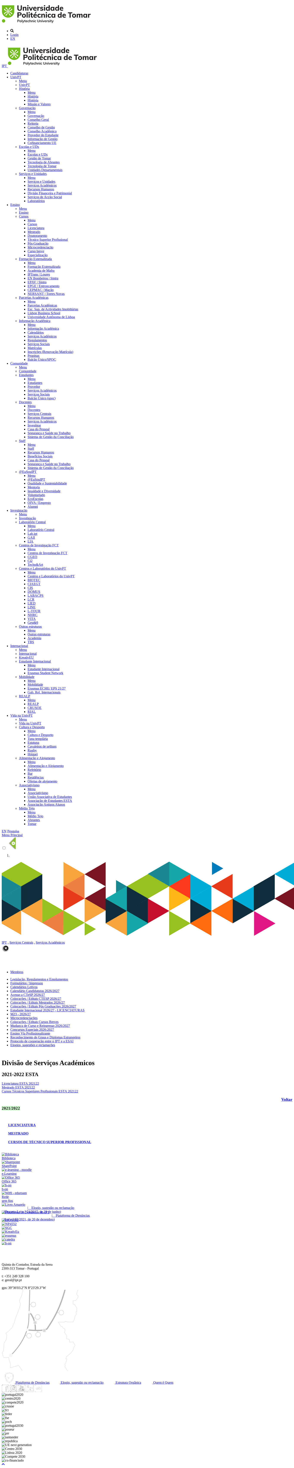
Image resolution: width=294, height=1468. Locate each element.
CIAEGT (34, 584)
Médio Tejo (27, 808)
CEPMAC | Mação (41, 290)
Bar (30, 773)
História (24, 89)
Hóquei (33, 754)
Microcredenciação (40, 247)
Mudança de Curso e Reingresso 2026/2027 (40, 1026)
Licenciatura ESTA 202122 (20, 1083)
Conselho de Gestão (41, 127)
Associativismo (29, 785)
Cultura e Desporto (32, 727)
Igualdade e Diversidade (44, 491)
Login (14, 35)
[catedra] (8, 1239)
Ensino (15, 205)
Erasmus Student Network (45, 673)
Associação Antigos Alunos (46, 804)
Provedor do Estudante (43, 135)
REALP (24, 696)
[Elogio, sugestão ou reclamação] (13, 1204)
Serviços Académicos (42, 185)
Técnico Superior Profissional (48, 239)
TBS (31, 642)
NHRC (32, 615)
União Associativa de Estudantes (50, 797)
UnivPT (15, 77)
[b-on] (6, 1243)
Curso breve (36, 251)
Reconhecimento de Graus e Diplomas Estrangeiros (45, 1037)
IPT (5, 66)
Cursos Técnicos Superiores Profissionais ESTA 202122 (40, 1091)
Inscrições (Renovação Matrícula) (50, 352)
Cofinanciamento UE (42, 143)
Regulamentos (37, 340)
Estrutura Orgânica (128, 1382)
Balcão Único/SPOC (42, 359)
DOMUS (34, 592)
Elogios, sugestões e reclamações (32, 1045)
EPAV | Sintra (37, 282)
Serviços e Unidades (33, 174)
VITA (32, 619)
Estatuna (33, 742)
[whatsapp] (46, 1391)
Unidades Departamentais (45, 170)
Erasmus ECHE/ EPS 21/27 (47, 688)
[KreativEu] (10, 1231)
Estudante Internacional (35, 661)
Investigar (34, 425)
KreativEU (26, 657)
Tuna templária (38, 739)
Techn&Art (35, 564)
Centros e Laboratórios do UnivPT (42, 568)
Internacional (19, 646)
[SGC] (7, 1228)
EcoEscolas (35, 499)
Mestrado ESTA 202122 (18, 1087)
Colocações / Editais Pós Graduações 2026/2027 (43, 1006)
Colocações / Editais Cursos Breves (34, 1022)
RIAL (32, 711)
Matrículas (35, 348)
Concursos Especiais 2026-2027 (32, 1029)
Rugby (32, 750)
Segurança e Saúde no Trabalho (49, 433)
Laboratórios (36, 201)
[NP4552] (9, 1224)
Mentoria (34, 487)
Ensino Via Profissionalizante (30, 1033)
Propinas (33, 355)
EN (12, 38)
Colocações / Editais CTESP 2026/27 (35, 998)
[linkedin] (30, 1391)
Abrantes (34, 820)
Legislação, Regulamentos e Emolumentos (39, 979)
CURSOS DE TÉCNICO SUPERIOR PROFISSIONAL (49, 1142)
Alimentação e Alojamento (37, 758)
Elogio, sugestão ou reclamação (82, 1382)
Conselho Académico (42, 131)
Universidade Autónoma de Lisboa (51, 317)
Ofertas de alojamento (42, 781)
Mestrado (34, 232)
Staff (22, 441)
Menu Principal (12, 835)
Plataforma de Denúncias (32, 1382)
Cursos (23, 216)
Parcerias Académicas (33, 297)
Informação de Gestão (42, 139)
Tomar (32, 824)
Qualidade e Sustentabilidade (47, 483)
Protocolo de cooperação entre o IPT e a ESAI (41, 1041)
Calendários (36, 332)
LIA (30, 541)
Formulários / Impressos (26, 983)
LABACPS (35, 595)
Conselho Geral (38, 119)
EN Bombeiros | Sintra (43, 278)
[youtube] (21, 1391)
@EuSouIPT (28, 472)
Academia (34, 638)
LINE (32, 607)
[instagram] (13, 1391)
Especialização (38, 255)
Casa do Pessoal (39, 429)
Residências (36, 777)
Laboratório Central (32, 522)
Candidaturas (19, 73)
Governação (27, 108)
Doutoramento (37, 236)
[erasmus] (9, 1235)
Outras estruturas (30, 626)
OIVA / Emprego (39, 503)
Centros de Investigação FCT (39, 545)
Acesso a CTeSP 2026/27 (27, 995)
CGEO (32, 557)
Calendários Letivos (23, 987)
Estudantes (26, 375)
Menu (23, 81)
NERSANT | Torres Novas (46, 294)
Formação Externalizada (35, 259)
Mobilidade (26, 677)
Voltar (286, 1099)
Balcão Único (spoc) (42, 398)
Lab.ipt (32, 533)
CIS (30, 588)
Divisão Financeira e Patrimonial (50, 193)
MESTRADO (18, 1133)
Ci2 (30, 561)
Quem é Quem (162, 1382)
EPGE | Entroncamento (43, 286)
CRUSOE (35, 708)
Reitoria (33, 123)
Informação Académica (34, 321)
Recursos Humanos (41, 189)
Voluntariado (36, 495)
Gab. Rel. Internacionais (44, 692)
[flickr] (38, 1391)
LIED (32, 603)
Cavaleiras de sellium (42, 746)
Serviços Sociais (39, 344)
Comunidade (19, 363)
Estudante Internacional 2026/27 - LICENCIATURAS (47, 1010)
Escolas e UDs (29, 147)
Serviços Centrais (39, 414)
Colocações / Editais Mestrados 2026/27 (37, 1002)
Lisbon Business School (44, 313)
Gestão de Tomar (39, 158)
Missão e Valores (39, 104)
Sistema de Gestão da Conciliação (51, 437)
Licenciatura (36, 228)
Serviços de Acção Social (45, 197)
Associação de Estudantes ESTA (50, 800)
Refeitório (34, 770)
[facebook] (5, 1391)
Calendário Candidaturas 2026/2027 (34, 991)
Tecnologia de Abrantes (44, 162)
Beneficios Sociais (40, 456)
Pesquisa (13, 831)
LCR (31, 599)
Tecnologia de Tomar (42, 166)
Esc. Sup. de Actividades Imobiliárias (53, 309)
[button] (3, 1464)
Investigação (18, 510)
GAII (31, 537)
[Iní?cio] (47, 23)
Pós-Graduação (38, 243)
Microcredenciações (23, 1018)
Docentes (25, 402)
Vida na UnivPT (21, 715)
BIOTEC (34, 580)
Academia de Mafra (41, 270)
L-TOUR (34, 611)
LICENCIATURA (22, 1125)
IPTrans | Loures (39, 274)
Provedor (34, 386)
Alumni (33, 506)
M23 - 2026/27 (20, 1014)
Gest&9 (33, 622)
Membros (16, 972)
